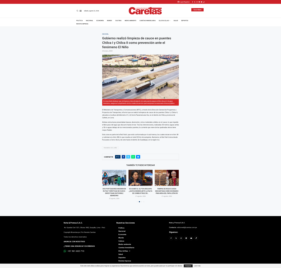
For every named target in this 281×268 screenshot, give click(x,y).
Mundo (109, 20)
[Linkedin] (199, 2)
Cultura (118, 20)
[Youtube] (201, 2)
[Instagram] (197, 2)
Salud (176, 20)
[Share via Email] (138, 157)
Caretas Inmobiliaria (148, 20)
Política (79, 20)
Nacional (89, 20)
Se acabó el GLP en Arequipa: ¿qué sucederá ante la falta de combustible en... (140, 191)
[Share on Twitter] (128, 157)
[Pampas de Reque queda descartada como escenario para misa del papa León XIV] (167, 178)
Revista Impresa (82, 24)
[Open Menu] (81, 11)
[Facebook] (192, 2)
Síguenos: (173, 232)
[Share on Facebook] (123, 157)
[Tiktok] (204, 2)
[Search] (77, 11)
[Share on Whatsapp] (133, 157)
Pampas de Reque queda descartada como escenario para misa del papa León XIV (166, 191)
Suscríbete (197, 10)
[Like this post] (118, 157)
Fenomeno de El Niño (110, 148)
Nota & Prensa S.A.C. (73, 223)
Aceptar (188, 266)
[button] (105, 186)
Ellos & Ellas (164, 20)
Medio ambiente (130, 20)
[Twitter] (194, 2)
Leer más (197, 266)
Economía (100, 20)
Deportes (184, 20)
